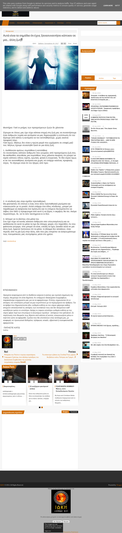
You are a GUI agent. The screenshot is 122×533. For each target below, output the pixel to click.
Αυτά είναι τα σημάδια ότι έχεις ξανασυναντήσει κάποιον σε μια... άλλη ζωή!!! (39, 37)
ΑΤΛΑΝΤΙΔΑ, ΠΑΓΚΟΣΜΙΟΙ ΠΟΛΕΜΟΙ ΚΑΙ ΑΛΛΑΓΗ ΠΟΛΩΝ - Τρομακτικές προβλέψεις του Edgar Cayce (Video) (105, 108)
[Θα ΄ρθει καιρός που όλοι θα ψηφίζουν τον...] (86, 345)
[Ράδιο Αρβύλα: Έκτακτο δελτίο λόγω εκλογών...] (86, 215)
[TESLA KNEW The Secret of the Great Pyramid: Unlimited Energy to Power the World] (86, 194)
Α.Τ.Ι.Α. (68, 23)
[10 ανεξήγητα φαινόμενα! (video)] (40, 374)
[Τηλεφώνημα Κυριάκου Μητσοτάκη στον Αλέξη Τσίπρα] (86, 224)
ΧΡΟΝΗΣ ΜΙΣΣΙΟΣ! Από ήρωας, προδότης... (105, 325)
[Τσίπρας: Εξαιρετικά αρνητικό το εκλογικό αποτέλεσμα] (86, 297)
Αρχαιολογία (49, 23)
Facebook (14, 338)
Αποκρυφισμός (37, 23)
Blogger (65, 412)
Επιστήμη (60, 23)
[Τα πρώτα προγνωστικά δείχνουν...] (86, 316)
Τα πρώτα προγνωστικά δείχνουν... (102, 316)
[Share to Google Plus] (23, 376)
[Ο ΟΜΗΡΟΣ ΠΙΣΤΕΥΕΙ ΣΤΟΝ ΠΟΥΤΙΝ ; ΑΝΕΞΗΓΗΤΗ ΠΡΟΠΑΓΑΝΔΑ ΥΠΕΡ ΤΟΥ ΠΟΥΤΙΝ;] (86, 117)
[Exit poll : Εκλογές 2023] (86, 306)
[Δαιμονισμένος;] (14, 374)
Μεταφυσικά (10, 31)
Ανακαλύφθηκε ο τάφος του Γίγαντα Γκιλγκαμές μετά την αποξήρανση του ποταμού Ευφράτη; (103, 185)
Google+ (21, 338)
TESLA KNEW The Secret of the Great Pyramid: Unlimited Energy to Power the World (104, 196)
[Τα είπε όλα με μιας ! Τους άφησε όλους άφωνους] (86, 128)
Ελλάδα (12, 23)
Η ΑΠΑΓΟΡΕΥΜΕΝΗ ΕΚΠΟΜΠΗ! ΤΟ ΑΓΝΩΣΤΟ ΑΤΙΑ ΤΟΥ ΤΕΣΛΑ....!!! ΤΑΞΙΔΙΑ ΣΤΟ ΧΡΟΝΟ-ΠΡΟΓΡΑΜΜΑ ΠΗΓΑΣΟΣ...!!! (104, 161)
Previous (3, 374)
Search (118, 23)
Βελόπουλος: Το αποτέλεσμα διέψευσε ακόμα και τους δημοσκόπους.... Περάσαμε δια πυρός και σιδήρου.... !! (105, 250)
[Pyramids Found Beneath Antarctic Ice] (86, 205)
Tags (114, 78)
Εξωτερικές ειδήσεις (23, 23)
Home (5, 23)
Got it (117, 5)
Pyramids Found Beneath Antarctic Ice (104, 205)
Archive (101, 78)
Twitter (18, 338)
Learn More (108, 5)
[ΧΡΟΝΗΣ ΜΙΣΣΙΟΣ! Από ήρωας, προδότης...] (86, 326)
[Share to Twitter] (20, 376)
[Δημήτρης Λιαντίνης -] (86, 335)
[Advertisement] (76, 11)
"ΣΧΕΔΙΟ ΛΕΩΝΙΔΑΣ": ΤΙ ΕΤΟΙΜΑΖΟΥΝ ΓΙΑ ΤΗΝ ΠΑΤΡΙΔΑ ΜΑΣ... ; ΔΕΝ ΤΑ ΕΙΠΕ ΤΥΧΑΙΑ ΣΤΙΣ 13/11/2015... (105, 140)
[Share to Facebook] (17, 376)
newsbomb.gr (11, 241)
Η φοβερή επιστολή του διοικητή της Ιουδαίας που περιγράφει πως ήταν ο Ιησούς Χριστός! (103, 357)
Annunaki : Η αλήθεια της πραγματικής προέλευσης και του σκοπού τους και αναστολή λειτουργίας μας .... (103, 97)
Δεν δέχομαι (57, 521)
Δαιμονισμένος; (9, 386)
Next (76, 374)
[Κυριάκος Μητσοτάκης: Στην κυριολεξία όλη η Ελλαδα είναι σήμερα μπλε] (86, 287)
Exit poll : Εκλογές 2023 (99, 306)
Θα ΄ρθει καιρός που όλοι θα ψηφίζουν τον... (105, 345)
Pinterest (24, 338)
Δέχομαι (66, 521)
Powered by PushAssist (70, 532)
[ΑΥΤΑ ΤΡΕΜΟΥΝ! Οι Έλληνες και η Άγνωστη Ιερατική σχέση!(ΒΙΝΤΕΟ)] (86, 149)
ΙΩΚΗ (34, 43)
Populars (88, 78)
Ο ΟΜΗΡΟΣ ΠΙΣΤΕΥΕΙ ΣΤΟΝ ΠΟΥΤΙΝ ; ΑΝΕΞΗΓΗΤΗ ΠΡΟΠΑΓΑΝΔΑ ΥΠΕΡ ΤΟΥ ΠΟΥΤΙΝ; (104, 120)
